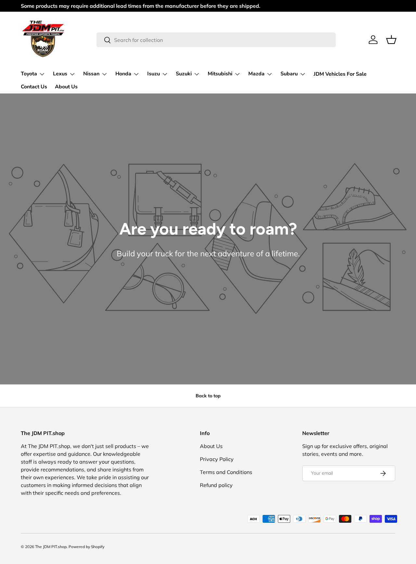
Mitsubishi (220, 73)
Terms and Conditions (226, 472)
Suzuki (184, 73)
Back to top (208, 396)
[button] (391, 39)
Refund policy (216, 485)
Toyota (29, 73)
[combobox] (216, 39)
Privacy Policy (217, 459)
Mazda (256, 73)
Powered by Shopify (86, 546)
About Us (66, 86)
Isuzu (153, 73)
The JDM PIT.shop (51, 546)
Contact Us (34, 86)
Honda (123, 73)
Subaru (289, 73)
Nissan (91, 73)
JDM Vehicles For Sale (340, 74)
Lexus (60, 73)
